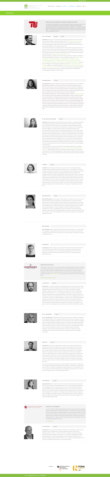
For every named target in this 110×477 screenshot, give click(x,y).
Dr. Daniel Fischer (45, 283)
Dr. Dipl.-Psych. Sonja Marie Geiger (49, 118)
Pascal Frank (44, 342)
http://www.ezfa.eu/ (49, 421)
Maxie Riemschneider (46, 195)
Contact (62, 36)
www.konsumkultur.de (54, 273)
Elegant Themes (32, 475)
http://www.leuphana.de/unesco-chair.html (48, 277)
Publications (78, 6)
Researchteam (72, 6)
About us (64, 6)
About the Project (51, 6)
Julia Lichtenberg (45, 226)
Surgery (55, 36)
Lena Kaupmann (45, 244)
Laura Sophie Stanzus (46, 80)
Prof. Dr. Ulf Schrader (46, 36)
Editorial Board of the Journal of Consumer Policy (60, 54)
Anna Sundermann (46, 380)
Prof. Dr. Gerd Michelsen (47, 314)
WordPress (43, 475)
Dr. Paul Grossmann (46, 426)
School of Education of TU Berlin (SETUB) (74, 41)
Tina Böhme (44, 164)
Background (58, 6)
